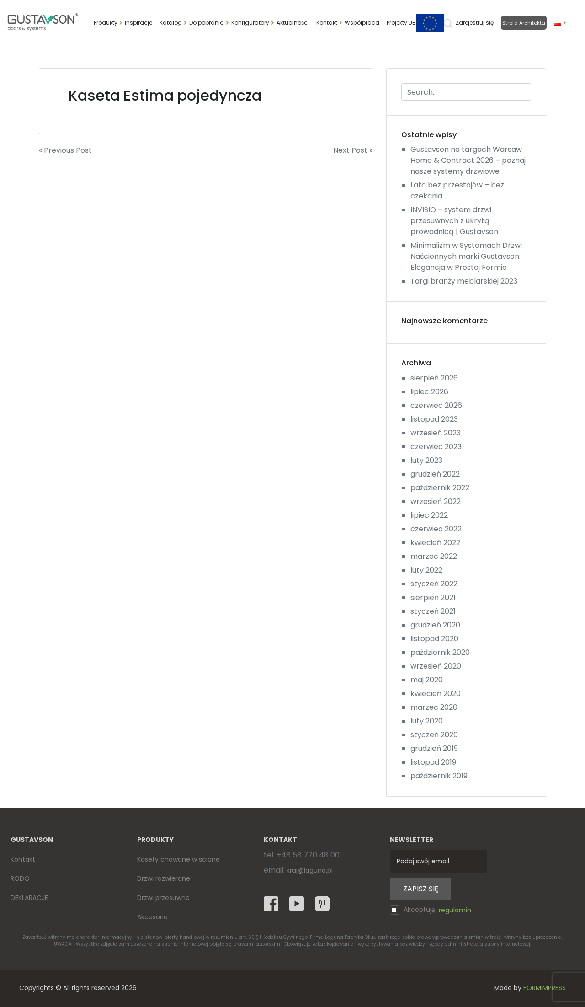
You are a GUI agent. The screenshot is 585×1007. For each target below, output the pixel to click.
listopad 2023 (434, 419)
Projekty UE (401, 23)
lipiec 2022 (429, 515)
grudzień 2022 (435, 474)
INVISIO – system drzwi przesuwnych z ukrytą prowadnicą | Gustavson (454, 220)
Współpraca (362, 23)
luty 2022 (426, 570)
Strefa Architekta (523, 23)
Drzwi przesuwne (163, 897)
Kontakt (326, 23)
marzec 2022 (433, 556)
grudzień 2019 (434, 748)
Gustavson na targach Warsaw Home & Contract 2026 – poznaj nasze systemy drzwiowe (468, 160)
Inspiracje (138, 23)
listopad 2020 (434, 638)
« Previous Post (65, 150)
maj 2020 (426, 680)
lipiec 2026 (429, 391)
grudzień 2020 (435, 625)
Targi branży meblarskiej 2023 (463, 281)
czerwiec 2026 (436, 405)
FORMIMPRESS (544, 987)
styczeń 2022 (433, 583)
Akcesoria (152, 916)
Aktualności (293, 23)
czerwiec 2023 (436, 446)
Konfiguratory (250, 23)
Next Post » (352, 150)
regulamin (455, 910)
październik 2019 (439, 776)
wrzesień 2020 (435, 666)
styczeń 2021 (433, 611)
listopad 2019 (433, 762)
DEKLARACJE (29, 897)
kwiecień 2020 (435, 693)
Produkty (105, 23)
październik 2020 (440, 652)
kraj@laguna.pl (310, 870)
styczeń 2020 (434, 734)
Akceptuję (437, 910)
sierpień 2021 (433, 597)
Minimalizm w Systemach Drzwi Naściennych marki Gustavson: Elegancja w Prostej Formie (466, 256)
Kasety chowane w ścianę (178, 859)
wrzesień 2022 (435, 501)
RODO (20, 878)
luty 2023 (426, 460)
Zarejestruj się (475, 23)
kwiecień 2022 (435, 542)
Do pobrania (206, 23)
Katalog (171, 23)
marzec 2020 (433, 707)
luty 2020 (426, 721)
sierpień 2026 (434, 378)
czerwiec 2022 (436, 529)
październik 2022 (439, 487)
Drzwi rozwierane (163, 878)
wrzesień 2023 (435, 433)
